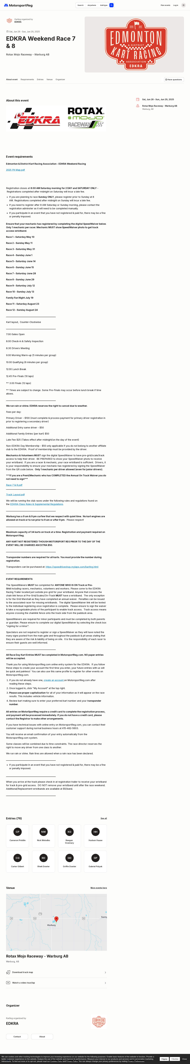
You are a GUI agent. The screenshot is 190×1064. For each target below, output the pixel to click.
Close (184, 1059)
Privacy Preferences (136, 1061)
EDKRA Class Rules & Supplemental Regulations (36, 504)
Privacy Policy (72, 1061)
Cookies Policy (56, 1061)
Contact (17, 1036)
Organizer (60, 79)
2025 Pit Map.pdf (15, 170)
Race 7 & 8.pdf (14, 485)
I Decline (174, 1059)
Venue (49, 79)
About (42, 1036)
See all (104, 818)
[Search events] (111, 5)
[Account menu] (183, 5)
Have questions (175, 79)
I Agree (164, 1059)
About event (12, 79)
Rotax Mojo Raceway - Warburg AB (27, 54)
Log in (175, 5)
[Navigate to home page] (18, 5)
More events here (99, 888)
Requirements (27, 79)
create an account (53, 680)
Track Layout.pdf (15, 494)
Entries (40, 79)
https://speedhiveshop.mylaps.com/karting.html (72, 566)
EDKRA (17, 22)
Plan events (165, 5)
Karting (17, 19)
